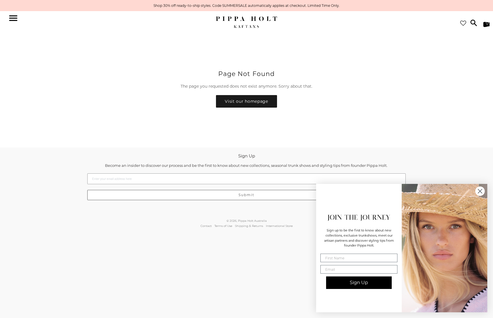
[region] (246, 5)
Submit (246, 195)
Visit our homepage (246, 101)
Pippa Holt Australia (252, 221)
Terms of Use (223, 226)
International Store (279, 226)
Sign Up (359, 282)
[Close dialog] (480, 191)
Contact (206, 226)
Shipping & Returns (249, 226)
